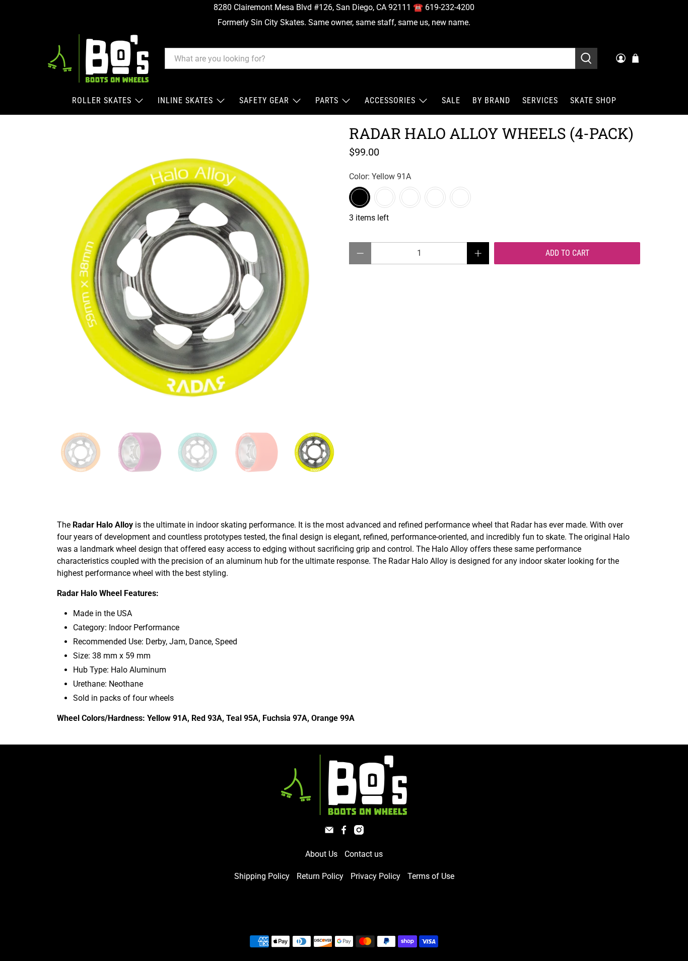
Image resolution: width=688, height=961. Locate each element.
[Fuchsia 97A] (435, 197)
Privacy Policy (375, 876)
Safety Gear (264, 100)
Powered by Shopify (387, 917)
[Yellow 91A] (359, 197)
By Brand (491, 100)
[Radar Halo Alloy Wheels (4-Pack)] (193, 271)
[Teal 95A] (410, 197)
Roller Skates (101, 100)
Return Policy (320, 876)
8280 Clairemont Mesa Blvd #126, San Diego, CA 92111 (312, 7)
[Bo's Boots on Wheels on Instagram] (359, 832)
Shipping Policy (262, 876)
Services (540, 100)
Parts (326, 100)
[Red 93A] (384, 197)
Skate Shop (593, 100)
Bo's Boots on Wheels (325, 917)
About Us (321, 854)
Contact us (364, 854)
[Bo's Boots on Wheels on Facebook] (344, 832)
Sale (451, 100)
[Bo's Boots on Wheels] (98, 58)
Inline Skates (185, 100)
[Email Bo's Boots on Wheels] (329, 832)
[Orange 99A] (460, 197)
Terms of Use (430, 876)
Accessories (390, 100)
